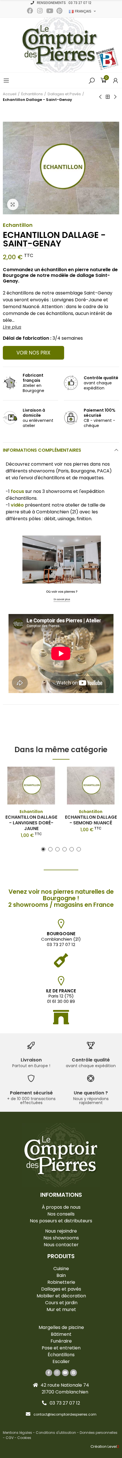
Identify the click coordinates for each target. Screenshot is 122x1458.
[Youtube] (49, 10)
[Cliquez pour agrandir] (12, 204)
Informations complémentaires (42, 450)
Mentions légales (17, 1432)
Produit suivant (115, 97)
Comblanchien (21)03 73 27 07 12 (61, 939)
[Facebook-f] (48, 1372)
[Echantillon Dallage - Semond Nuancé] (90, 785)
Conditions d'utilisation (56, 1432)
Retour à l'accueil (108, 97)
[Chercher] (91, 80)
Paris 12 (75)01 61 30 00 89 (61, 996)
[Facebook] (30, 10)
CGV (10, 1437)
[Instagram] (40, 10)
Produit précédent (100, 97)
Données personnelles (98, 1432)
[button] (61, 3)
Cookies (24, 1437)
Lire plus (12, 327)
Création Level (105, 1446)
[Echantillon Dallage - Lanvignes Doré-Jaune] (31, 785)
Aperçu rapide (45, 776)
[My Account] (115, 80)
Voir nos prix (33, 352)
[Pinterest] (59, 10)
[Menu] (6, 80)
